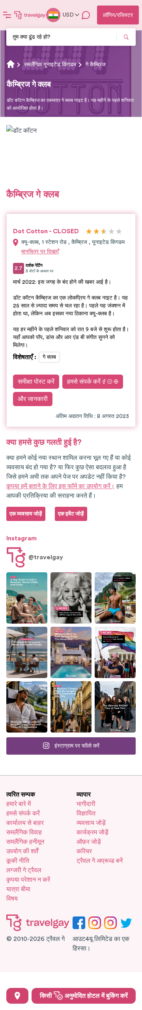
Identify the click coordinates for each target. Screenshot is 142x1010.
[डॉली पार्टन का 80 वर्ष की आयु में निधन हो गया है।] (71, 598)
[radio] (89, 232)
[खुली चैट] (86, 15)
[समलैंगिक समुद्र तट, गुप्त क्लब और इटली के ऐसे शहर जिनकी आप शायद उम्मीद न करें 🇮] (26, 598)
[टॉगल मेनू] (7, 15)
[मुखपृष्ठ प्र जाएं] (30, 15)
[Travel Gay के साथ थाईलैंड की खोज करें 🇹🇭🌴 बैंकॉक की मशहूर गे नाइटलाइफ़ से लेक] (115, 598)
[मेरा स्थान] (17, 996)
